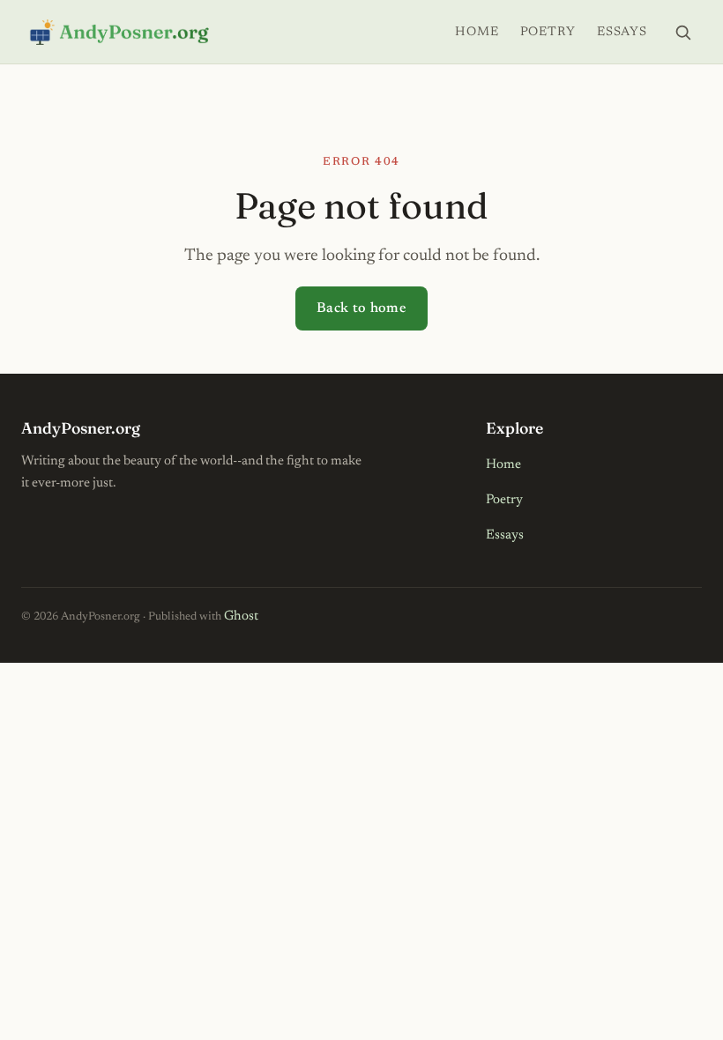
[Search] (682, 31)
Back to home (361, 308)
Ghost (241, 616)
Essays (622, 32)
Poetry (548, 32)
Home (476, 32)
